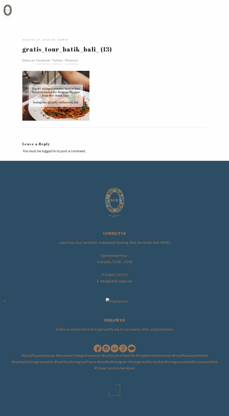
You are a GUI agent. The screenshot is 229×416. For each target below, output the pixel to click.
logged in (49, 151)
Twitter (57, 60)
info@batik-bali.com (116, 281)
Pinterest (71, 60)
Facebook (43, 60)
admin (63, 39)
